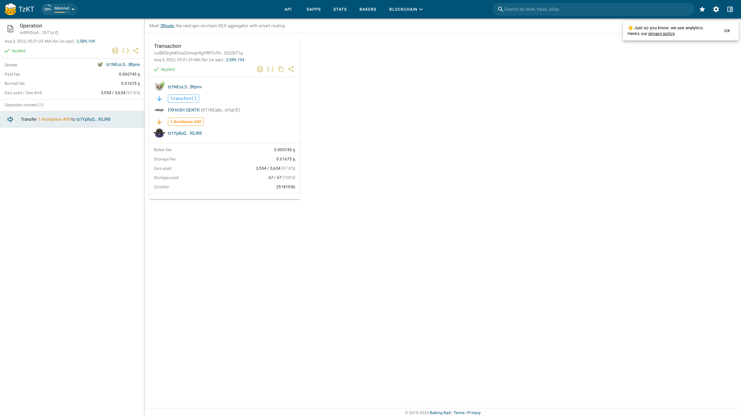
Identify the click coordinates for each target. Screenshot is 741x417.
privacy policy (661, 33)
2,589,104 (235, 60)
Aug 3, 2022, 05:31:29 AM (188, 60)
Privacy (474, 412)
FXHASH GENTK (204, 110)
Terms (459, 412)
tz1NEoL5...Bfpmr (185, 86)
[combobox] (594, 9)
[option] (72, 119)
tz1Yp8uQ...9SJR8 (185, 133)
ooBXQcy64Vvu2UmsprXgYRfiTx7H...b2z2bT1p (198, 53)
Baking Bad (440, 412)
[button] (59, 9)
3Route (167, 25)
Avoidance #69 (55, 119)
